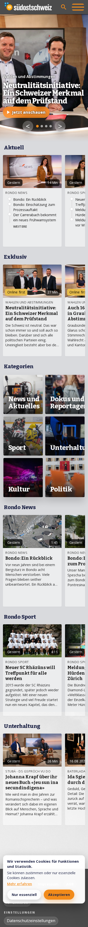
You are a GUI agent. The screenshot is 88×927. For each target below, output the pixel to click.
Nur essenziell (24, 894)
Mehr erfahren (19, 884)
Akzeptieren (59, 894)
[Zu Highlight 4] (50, 126)
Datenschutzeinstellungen (31, 920)
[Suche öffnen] (64, 7)
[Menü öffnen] (78, 7)
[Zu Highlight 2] (42, 126)
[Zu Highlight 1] (37, 126)
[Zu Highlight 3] (46, 126)
